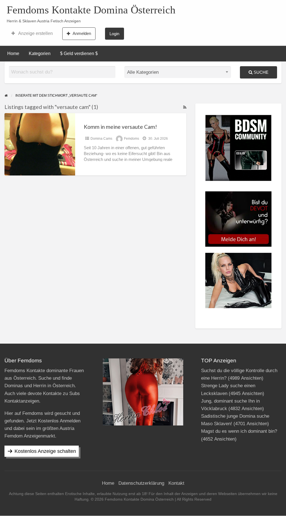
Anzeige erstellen (35, 33)
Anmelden (82, 33)
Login (114, 33)
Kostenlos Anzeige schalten (45, 451)
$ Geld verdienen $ (79, 53)
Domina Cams (101, 139)
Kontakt (176, 483)
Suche (260, 72)
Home (13, 53)
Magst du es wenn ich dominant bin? (239, 431)
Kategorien (40, 53)
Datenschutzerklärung (141, 483)
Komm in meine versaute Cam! (120, 126)
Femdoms (131, 139)
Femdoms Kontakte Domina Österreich (91, 10)
